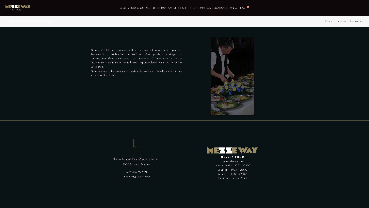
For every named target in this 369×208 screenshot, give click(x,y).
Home (328, 21)
